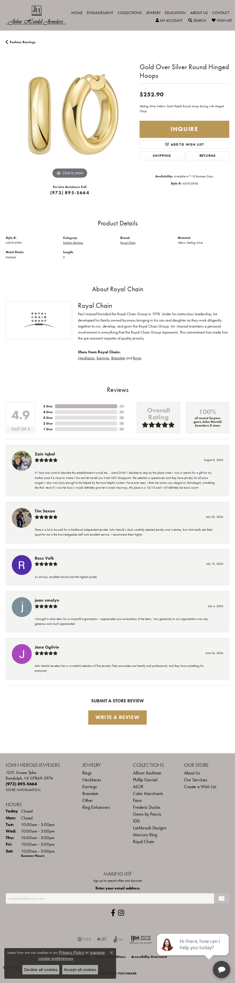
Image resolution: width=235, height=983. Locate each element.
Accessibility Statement (149, 956)
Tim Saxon (45, 511)
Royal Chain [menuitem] (143, 842)
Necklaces (86, 357)
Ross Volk (44, 558)
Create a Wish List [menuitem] (200, 787)
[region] (70, 116)
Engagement (100, 12)
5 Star (48, 406)
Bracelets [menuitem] (90, 793)
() (122, 406)
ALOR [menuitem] (138, 787)
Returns (207, 155)
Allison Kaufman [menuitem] (147, 773)
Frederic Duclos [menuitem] (146, 807)
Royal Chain (128, 243)
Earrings (103, 357)
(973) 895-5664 (69, 193)
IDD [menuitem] (136, 821)
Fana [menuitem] (137, 800)
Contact (220, 12)
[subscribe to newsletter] (221, 898)
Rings (137, 357)
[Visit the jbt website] (102, 939)
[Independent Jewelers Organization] (141, 939)
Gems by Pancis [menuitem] (147, 814)
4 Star (48, 412)
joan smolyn (47, 600)
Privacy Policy (71, 952)
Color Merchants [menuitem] (148, 793)
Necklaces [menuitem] (91, 780)
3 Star (48, 417)
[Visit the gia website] (84, 939)
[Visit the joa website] (119, 939)
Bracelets (118, 357)
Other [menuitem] (87, 800)
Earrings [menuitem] (89, 787)
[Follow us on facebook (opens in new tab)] (113, 912)
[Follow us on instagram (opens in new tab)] (121, 912)
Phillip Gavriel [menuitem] (145, 780)
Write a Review (117, 717)
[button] (169, 20)
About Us (199, 12)
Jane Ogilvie (47, 647)
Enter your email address (117, 888)
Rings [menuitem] (87, 773)
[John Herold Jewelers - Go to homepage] (38, 15)
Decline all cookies (41, 969)
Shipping (162, 155)
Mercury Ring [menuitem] (145, 835)
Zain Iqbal (45, 454)
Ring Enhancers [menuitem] (96, 807)
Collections (129, 12)
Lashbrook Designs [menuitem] (150, 828)
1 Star (48, 429)
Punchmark (127, 973)
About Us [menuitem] (192, 773)
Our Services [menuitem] (195, 780)
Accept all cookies (80, 969)
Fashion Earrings (23, 42)
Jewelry (153, 12)
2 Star (48, 423)
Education (175, 12)
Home (77, 12)
